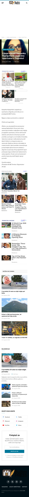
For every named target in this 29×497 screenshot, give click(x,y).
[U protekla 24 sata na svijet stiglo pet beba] (14, 282)
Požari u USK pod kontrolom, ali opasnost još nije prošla (11, 315)
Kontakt (24, 486)
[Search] (26, 3)
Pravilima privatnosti (18, 457)
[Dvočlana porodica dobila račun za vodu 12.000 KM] (6, 404)
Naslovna (5, 486)
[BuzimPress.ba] (14, 2)
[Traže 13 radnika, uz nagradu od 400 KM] (14, 328)
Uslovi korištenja (14, 486)
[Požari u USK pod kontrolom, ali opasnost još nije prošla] (14, 305)
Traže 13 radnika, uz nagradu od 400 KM (14, 337)
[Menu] (3, 3)
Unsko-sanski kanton (8, 49)
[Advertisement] (14, 21)
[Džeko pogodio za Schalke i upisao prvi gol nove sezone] (6, 387)
